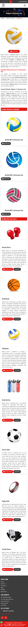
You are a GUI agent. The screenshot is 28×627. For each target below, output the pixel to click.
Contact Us (4, 585)
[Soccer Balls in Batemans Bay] (14, 435)
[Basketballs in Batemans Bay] (14, 285)
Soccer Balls (6, 449)
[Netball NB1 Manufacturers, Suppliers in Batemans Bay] (14, 124)
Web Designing (21, 624)
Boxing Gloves (6, 247)
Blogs (2, 587)
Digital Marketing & (9, 625)
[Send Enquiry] (1, 625)
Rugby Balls (5, 501)
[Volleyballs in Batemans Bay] (14, 334)
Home (2, 18)
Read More (17, 269)
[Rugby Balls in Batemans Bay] (14, 487)
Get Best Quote (8, 269)
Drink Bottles (6, 400)
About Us (3, 583)
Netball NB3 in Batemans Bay (14, 210)
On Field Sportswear (6, 597)
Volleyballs (5, 348)
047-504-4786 (23, 1)
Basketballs (5, 299)
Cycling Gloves (6, 549)
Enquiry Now (7, 143)
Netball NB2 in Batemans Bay (14, 175)
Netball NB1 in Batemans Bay (14, 140)
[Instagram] (5, 617)
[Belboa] (3, 5)
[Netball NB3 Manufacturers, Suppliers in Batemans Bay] (14, 195)
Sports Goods (10, 18)
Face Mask (3, 605)
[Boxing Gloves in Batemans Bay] (14, 233)
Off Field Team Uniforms (7, 599)
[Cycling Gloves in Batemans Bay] (14, 535)
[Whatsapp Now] (1, 622)
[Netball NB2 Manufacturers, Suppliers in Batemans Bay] (14, 160)
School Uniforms (5, 601)
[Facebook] (2, 617)
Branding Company (19, 625)
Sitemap (3, 589)
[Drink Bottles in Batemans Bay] (14, 386)
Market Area (4, 591)
